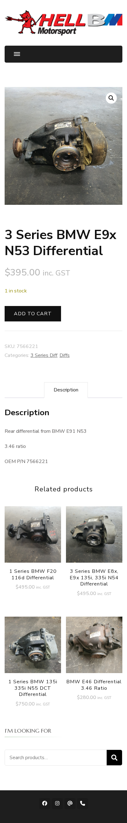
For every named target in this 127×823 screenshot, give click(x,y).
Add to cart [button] (32, 538)
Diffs (64, 355)
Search (114, 757)
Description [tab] (66, 390)
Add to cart (33, 313)
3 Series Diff (44, 355)
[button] (111, 98)
